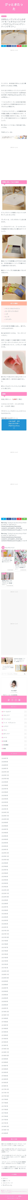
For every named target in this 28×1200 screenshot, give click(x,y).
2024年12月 (5, 812)
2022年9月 (5, 900)
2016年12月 (5, 1126)
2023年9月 (5, 863)
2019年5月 (5, 1032)
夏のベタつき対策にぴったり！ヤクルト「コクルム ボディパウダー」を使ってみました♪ (14, 1144)
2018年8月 (5, 1062)
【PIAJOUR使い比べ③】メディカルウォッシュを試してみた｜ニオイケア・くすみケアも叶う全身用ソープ (14, 1150)
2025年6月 (5, 792)
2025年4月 (5, 799)
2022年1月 (5, 927)
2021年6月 (5, 951)
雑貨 (14, 748)
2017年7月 (5, 1106)
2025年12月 (5, 772)
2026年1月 (5, 768)
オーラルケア (14, 711)
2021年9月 (5, 941)
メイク (14, 737)
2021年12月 (5, 930)
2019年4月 (5, 1035)
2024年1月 (5, 849)
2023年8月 (5, 866)
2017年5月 (5, 1113)
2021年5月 (5, 954)
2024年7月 (5, 829)
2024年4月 (5, 839)
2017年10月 (5, 1096)
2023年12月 (5, 853)
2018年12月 (5, 1049)
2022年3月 (5, 920)
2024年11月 (5, 816)
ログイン (5, 1178)
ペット (14, 730)
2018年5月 (5, 1072)
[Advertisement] (14, 66)
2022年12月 (5, 890)
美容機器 (14, 745)
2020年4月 (5, 998)
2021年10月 (5, 937)
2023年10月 (5, 859)
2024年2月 (5, 846)
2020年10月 (5, 978)
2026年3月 (5, 765)
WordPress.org (7, 1185)
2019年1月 (5, 1045)
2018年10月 (5, 1055)
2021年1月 (5, 968)
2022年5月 (5, 914)
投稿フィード (6, 1181)
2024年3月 (5, 843)
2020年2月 (5, 1005)
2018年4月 (5, 1076)
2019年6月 (5, 1028)
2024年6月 (5, 832)
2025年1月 (5, 809)
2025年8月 (5, 785)
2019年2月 (5, 1042)
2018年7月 (5, 1065)
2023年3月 (5, 883)
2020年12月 (5, 971)
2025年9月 (5, 782)
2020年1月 (5, 1008)
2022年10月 (5, 897)
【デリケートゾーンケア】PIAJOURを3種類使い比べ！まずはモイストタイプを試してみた (14, 1162)
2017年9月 (5, 1099)
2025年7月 (5, 789)
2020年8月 (5, 984)
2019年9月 (5, 1018)
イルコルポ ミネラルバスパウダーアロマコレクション (14, 424)
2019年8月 (5, 1022)
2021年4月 (5, 957)
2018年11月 (5, 1052)
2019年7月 (5, 1025)
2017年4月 (5, 1116)
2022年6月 (5, 910)
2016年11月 (5, 1130)
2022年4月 (5, 917)
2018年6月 (5, 1069)
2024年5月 (5, 836)
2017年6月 (5, 1109)
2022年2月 (5, 924)
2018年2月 (5, 1082)
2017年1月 (5, 1123)
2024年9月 (5, 822)
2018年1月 (5, 1086)
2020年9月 (5, 981)
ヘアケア (14, 726)
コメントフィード (8, 1183)
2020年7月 (5, 988)
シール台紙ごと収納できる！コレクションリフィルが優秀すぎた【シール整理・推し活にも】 (14, 1167)
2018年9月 (5, 1059)
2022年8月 (5, 903)
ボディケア (4, 16)
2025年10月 (5, 778)
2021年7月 (5, 947)
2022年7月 (5, 907)
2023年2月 (5, 887)
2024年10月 (5, 819)
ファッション (14, 719)
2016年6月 (5, 1133)
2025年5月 (5, 795)
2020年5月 (5, 995)
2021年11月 (5, 934)
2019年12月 (5, 1011)
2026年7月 (5, 758)
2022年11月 (5, 893)
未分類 (14, 741)
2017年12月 (5, 1089)
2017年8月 (5, 1103)
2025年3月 (5, 802)
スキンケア (14, 715)
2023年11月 (5, 856)
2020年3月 (5, 1001)
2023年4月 (5, 880)
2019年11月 (5, 1015)
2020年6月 (5, 991)
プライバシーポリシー (11, 1196)
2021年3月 (5, 961)
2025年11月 (5, 775)
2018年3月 (5, 1079)
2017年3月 (5, 1120)
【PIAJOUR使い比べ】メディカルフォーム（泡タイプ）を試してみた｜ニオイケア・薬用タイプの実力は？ (14, 1157)
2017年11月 (5, 1093)
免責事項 (19, 1196)
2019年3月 (5, 1038)
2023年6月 (5, 873)
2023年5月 (5, 876)
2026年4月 (5, 762)
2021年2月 (5, 964)
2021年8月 (5, 944)
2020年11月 (5, 974)
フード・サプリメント (14, 723)
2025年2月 (5, 805)
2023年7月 (5, 870)
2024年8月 (5, 826)
